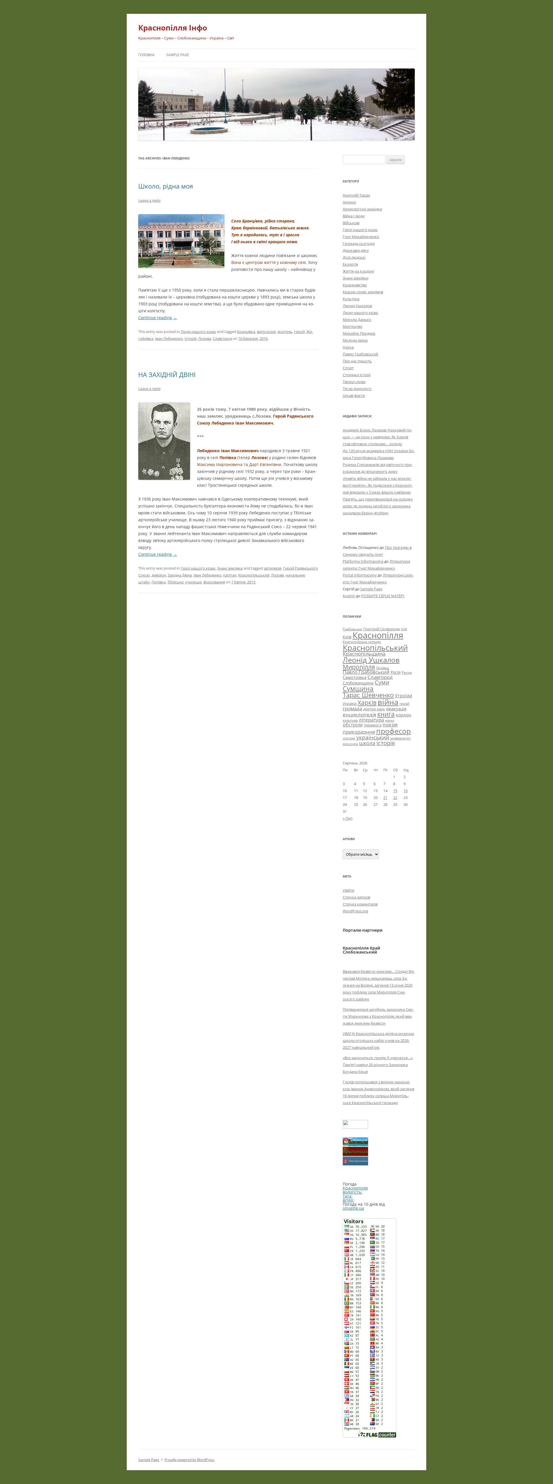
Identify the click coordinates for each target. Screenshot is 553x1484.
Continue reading (157, 317)
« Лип (348, 818)
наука (389, 720)
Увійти (348, 890)
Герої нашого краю (198, 568)
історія (190, 338)
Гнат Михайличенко (361, 236)
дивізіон (158, 575)
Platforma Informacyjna (363, 561)
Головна (146, 54)
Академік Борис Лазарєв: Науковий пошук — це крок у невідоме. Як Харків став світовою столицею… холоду (377, 436)
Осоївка (382, 667)
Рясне (407, 672)
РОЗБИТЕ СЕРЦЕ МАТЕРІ (382, 595)
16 (406, 790)
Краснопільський (253, 575)
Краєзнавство (355, 285)
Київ (347, 637)
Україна (350, 703)
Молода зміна (355, 340)
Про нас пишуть (357, 361)
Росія (396, 672)
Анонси (349, 202)
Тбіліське (175, 582)
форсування (214, 582)
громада (352, 708)
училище (193, 582)
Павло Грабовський (360, 354)
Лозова (204, 338)
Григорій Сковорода (381, 628)
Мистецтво (352, 326)
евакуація (396, 708)
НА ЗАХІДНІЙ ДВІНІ (167, 374)
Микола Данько (357, 319)
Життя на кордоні (358, 271)
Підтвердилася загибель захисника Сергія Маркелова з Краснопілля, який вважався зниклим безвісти (378, 1016)
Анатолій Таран (356, 195)
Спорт (348, 367)
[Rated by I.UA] (355, 1127)
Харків (367, 702)
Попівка (158, 582)
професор (393, 731)
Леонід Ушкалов (357, 305)
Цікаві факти (354, 395)
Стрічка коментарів (360, 904)
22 (395, 797)
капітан (229, 575)
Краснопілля (378, 635)
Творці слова (354, 381)
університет (400, 738)
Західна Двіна (180, 575)
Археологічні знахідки (362, 209)
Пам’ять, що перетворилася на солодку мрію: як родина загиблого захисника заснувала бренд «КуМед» (378, 505)
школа (367, 743)
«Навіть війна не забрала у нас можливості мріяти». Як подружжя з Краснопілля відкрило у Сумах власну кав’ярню (377, 485)
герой (299, 331)
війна (388, 702)
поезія (389, 724)
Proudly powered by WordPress (189, 1459)
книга (386, 714)
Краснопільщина (364, 653)
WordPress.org (355, 911)
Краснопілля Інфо (172, 27)
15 (395, 790)
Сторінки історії (356, 374)
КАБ (404, 629)
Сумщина (358, 688)
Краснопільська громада (362, 642)
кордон (403, 715)
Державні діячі (356, 250)
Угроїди (403, 695)
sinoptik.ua (353, 1208)
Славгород (222, 338)
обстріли (353, 725)
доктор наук (374, 708)
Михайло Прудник (359, 333)
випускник (266, 331)
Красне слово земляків (363, 291)
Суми (382, 682)
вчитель (285, 331)
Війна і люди (354, 215)
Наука (348, 347)
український (372, 737)
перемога (372, 725)
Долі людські (354, 257)
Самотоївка (354, 677)
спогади (349, 738)
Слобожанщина (358, 683)
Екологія (350, 264)
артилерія (272, 568)
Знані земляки (230, 568)
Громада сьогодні (359, 243)
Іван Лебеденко (169, 338)
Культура (351, 298)
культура (350, 720)
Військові (351, 222)
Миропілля (359, 667)
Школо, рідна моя (165, 186)
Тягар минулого (357, 388)
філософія (350, 744)
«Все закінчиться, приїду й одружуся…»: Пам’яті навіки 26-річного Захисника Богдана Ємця (378, 1064)
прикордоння (359, 731)
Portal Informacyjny (360, 575)
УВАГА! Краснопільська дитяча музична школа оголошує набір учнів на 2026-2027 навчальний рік (378, 1040)
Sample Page (177, 54)
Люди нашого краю (198, 331)
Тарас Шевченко (368, 695)
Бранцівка (246, 331)
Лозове (277, 575)
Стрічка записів (356, 897)
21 (385, 797)
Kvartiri (349, 595)
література (371, 719)
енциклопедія (359, 714)
